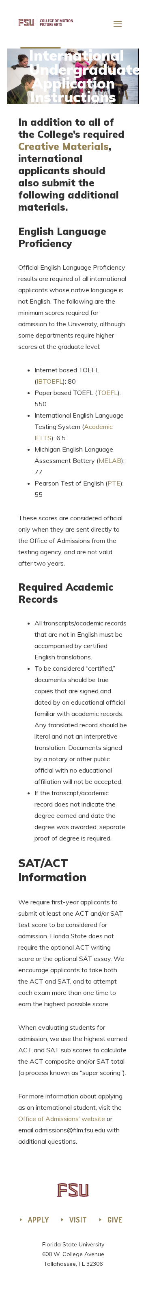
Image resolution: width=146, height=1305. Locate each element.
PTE (113, 483)
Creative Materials (63, 146)
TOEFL (107, 393)
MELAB (110, 460)
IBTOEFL (49, 381)
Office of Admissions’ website (61, 1119)
